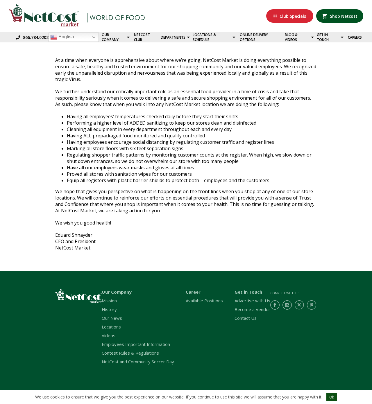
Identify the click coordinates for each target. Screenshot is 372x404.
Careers (355, 37)
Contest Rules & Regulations (130, 353)
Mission (109, 301)
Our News (112, 318)
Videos (108, 335)
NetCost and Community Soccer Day (138, 362)
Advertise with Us (252, 301)
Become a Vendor (252, 309)
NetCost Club (142, 37)
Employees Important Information (136, 344)
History (109, 309)
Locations (111, 327)
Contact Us (246, 318)
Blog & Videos (291, 37)
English (65, 36)
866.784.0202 (36, 37)
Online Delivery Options (254, 37)
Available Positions (204, 301)
